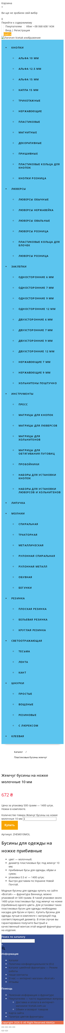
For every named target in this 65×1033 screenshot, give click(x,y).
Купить (10, 825)
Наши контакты (18, 974)
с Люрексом (28, 725)
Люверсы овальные (34, 220)
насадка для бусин (12, 912)
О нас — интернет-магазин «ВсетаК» (32, 978)
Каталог (13, 960)
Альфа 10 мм (29, 58)
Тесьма (24, 651)
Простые (25, 693)
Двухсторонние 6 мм (36, 319)
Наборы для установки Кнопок (37, 476)
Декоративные (30, 143)
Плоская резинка (33, 609)
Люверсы (18, 189)
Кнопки (17, 47)
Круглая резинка (32, 630)
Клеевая (17, 736)
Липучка (18, 503)
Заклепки (19, 266)
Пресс (23, 404)
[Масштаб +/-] (2, 1027)
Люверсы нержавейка (36, 210)
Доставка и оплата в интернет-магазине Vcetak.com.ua (35, 1003)
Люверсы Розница (33, 256)
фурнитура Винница (29, 894)
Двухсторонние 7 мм (36, 330)
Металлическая (31, 545)
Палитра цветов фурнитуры (26, 1016)
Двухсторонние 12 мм (37, 351)
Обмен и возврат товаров (32, 1009)
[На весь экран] (6, 1027)
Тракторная (28, 534)
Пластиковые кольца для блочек (39, 243)
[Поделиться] (10, 1027)
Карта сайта (16, 1013)
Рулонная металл (33, 566)
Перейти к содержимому (16, 22)
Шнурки (17, 683)
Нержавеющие (30, 111)
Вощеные (26, 704)
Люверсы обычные (34, 199)
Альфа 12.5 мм (30, 68)
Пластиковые (29, 121)
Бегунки (25, 587)
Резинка (18, 598)
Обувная (25, 577)
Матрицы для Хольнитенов (29, 437)
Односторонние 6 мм (36, 277)
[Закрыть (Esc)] (13, 1027)
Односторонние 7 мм (36, 287)
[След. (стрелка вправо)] (6, 1030)
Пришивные (28, 153)
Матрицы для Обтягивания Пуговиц (37, 451)
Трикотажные (29, 100)
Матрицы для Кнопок (36, 415)
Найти (7, 34)
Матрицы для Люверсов (38, 425)
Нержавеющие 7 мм (35, 362)
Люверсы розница (33, 231)
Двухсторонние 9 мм (36, 340)
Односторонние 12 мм (37, 309)
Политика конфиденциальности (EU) (31, 964)
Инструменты (22, 393)
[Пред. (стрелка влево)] (2, 1030)
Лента (23, 662)
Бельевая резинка (33, 619)
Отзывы (14, 982)
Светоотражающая (26, 640)
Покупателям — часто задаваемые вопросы (36, 998)
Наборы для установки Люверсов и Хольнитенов (40, 490)
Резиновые (27, 715)
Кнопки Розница (32, 178)
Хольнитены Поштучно (38, 383)
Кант (22, 672)
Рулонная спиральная (37, 556)
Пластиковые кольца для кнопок (39, 165)
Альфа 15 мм (29, 79)
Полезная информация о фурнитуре (31, 995)
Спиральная (28, 524)
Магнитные (28, 132)
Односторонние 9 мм (36, 298)
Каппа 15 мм (28, 90)
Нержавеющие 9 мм (35, 372)
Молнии (18, 513)
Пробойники (29, 464)
